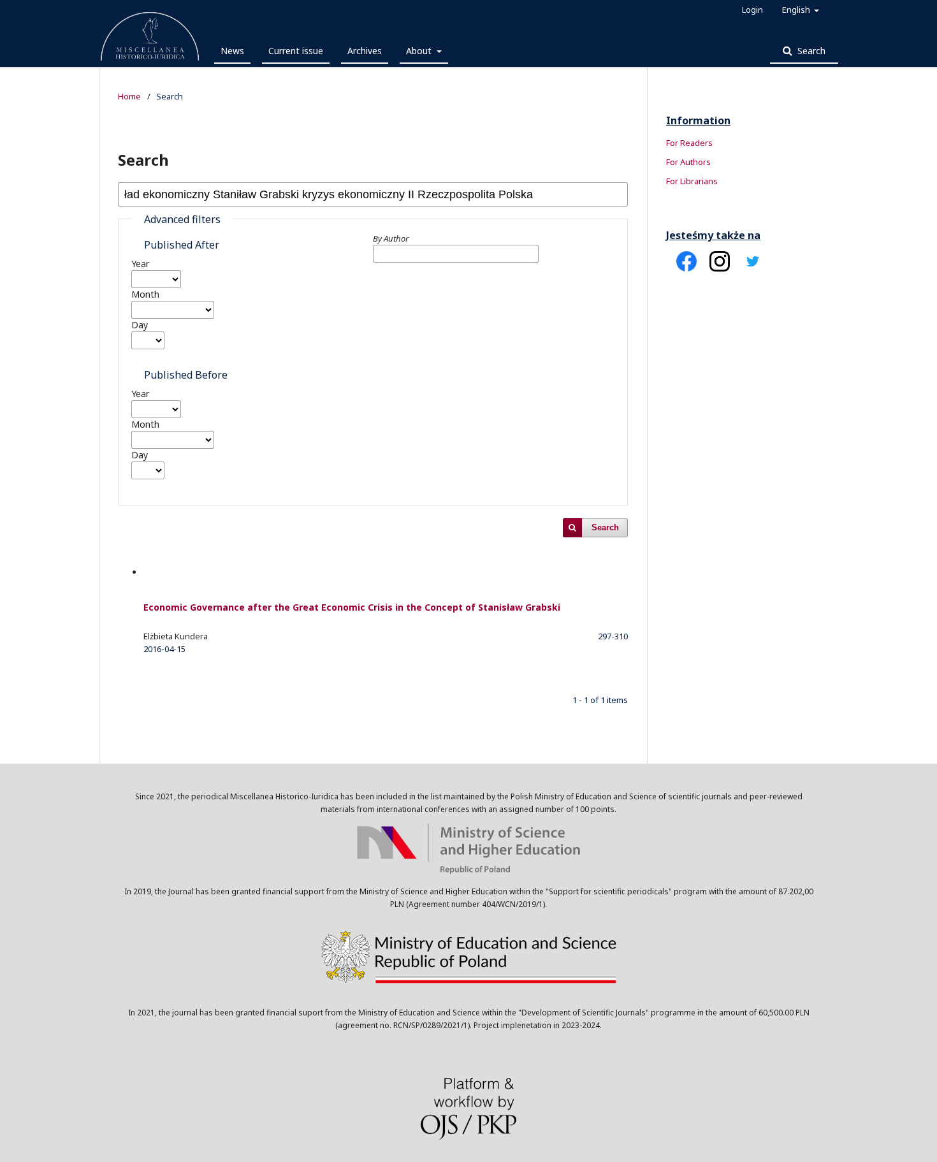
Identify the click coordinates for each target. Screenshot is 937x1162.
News (232, 51)
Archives (364, 51)
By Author (391, 238)
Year (140, 264)
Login (752, 9)
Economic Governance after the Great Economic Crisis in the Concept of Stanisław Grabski (351, 607)
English (797, 9)
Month (145, 294)
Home (129, 96)
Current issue (295, 51)
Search (810, 51)
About (420, 51)
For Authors (688, 162)
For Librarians (692, 181)
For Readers (689, 143)
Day (139, 325)
